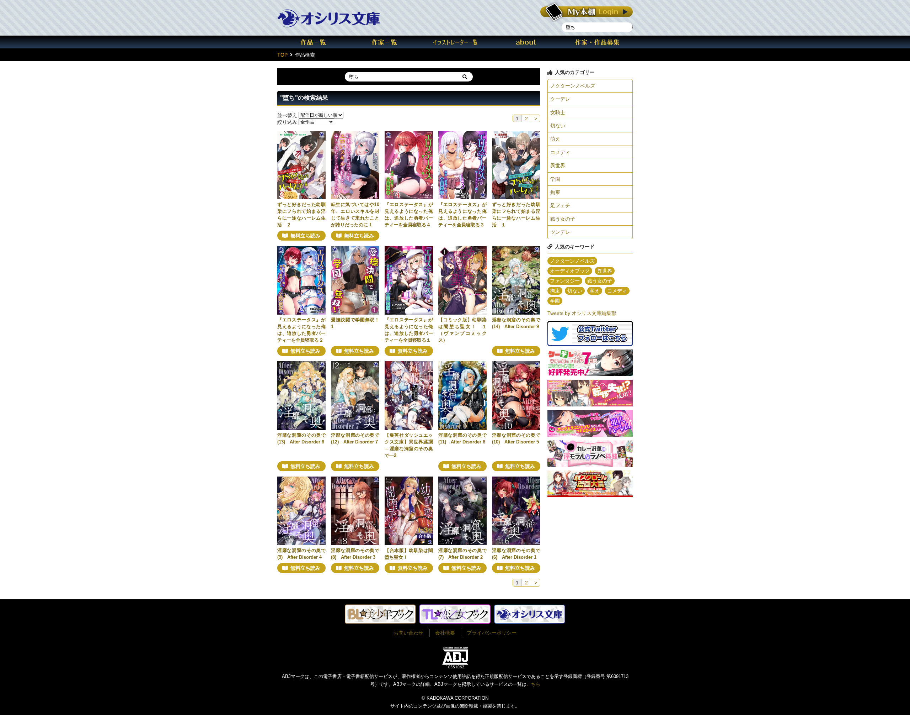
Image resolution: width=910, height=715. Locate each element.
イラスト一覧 (455, 42)
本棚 (586, 12)
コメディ (560, 152)
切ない (557, 125)
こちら (533, 684)
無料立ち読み (305, 235)
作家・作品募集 (597, 42)
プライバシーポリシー (491, 633)
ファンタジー (565, 281)
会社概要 (445, 633)
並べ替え (287, 115)
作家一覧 (383, 42)
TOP (282, 55)
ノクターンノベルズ (572, 86)
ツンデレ (560, 232)
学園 (555, 179)
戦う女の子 (562, 219)
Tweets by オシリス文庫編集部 (581, 313)
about (526, 42)
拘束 (555, 192)
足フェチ (560, 205)
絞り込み (287, 122)
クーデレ (560, 99)
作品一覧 (312, 42)
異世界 (557, 165)
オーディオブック (570, 271)
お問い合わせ (408, 633)
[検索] (464, 77)
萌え (555, 139)
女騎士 (557, 112)
